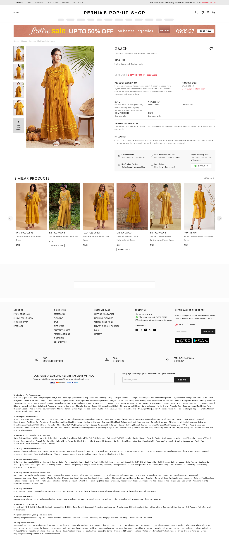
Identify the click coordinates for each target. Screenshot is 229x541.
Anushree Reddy (80, 398)
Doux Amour (68, 441)
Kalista (79, 400)
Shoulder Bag (163, 481)
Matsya (60, 409)
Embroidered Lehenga (52, 491)
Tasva (16, 419)
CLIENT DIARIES (60, 342)
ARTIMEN (35, 425)
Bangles (57, 475)
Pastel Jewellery (55, 478)
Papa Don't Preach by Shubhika (160, 400)
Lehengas (17, 451)
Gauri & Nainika (53, 400)
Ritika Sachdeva (32, 443)
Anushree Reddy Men (198, 422)
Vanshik (118, 419)
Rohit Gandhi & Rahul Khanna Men (73, 427)
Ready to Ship (105, 454)
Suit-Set (157, 462)
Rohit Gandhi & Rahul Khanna (93, 403)
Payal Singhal (155, 403)
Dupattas (38, 454)
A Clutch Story (81, 441)
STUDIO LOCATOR (21, 322)
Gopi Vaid (206, 406)
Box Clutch (186, 481)
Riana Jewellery (27, 441)
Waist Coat (84, 462)
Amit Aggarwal (49, 406)
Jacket (97, 499)
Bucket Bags (131, 481)
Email (181, 324)
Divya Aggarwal (127, 406)
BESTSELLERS (59, 314)
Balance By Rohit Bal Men (164, 427)
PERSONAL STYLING (62, 334)
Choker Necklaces (184, 478)
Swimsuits (28, 454)
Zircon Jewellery (40, 478)
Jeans (181, 462)
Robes (127, 462)
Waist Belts (83, 481)
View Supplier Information (193, 89)
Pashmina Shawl (200, 481)
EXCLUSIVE (58, 318)
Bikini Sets (188, 451)
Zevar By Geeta (153, 438)
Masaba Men (174, 425)
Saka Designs (164, 507)
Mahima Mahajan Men (158, 425)
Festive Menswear (177, 465)
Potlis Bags (46, 481)
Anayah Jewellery (43, 441)
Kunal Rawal (189, 419)
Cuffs (34, 475)
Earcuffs (106, 475)
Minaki (16, 441)
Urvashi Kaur (20, 411)
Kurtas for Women (57, 451)
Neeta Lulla (37, 406)
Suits (61, 462)
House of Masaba (21, 409)
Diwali (16, 518)
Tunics (120, 451)
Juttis (38, 481)
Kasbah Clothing (126, 425)
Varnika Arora (66, 438)
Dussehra (76, 518)
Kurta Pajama (191, 462)
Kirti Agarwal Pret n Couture (198, 507)
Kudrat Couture (140, 425)
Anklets (150, 475)
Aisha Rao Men (54, 425)
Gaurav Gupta (169, 403)
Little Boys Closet (75, 507)
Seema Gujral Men (97, 427)
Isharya (30, 438)
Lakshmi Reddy (60, 507)
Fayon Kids (18, 507)
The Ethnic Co (32, 422)
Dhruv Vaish (40, 419)
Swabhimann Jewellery (171, 438)
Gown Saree (81, 454)
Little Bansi (38, 507)
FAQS (96, 330)
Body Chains (129, 475)
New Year (148, 518)
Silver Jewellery (104, 478)
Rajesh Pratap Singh (23, 403)
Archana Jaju (110, 409)
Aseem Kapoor (33, 411)
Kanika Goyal (162, 406)
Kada (212, 478)
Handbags (66, 481)
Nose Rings (76, 475)
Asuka (179, 419)
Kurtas (54, 462)
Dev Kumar (78, 422)
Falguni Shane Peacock (125, 398)
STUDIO (65, 2)
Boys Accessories (153, 499)
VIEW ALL (209, 178)
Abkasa (43, 425)
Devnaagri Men (108, 422)
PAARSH (185, 425)
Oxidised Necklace (202, 478)
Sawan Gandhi (49, 409)
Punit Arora (18, 427)
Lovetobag (57, 441)
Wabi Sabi (171, 419)
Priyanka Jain (175, 406)
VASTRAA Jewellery (125, 438)
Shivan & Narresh (31, 400)
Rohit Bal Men (159, 419)
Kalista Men (112, 425)
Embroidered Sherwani (83, 499)
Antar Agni (67, 398)
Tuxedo (17, 465)
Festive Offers (118, 454)
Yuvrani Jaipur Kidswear (105, 507)
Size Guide (152, 75)
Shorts (134, 462)
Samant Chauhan (99, 406)
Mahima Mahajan (108, 400)
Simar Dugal (77, 409)
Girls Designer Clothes (23, 491)
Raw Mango (19, 398)
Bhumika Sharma (83, 406)
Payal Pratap (180, 400)
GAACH (121, 48)
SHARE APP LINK (208, 331)
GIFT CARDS (59, 326)
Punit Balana (192, 400)
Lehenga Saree (68, 454)
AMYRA (151, 441)
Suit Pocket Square (106, 462)
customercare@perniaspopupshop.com (155, 320)
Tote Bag (152, 481)
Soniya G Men (112, 427)
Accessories (70, 465)
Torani (67, 409)
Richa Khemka (130, 409)
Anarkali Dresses (99, 491)
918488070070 (208, 2)
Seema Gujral (113, 403)
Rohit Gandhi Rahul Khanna (188, 403)
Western (122, 465)
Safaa (120, 409)
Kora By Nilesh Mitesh (23, 430)
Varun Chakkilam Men (204, 427)
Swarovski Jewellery (22, 478)
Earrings (27, 475)
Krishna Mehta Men (92, 422)
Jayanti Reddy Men (185, 427)
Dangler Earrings (137, 478)
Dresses (80, 451)
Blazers (150, 462)
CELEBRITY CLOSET (62, 330)
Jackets (204, 451)
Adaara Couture (159, 409)
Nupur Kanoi (140, 400)
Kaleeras (97, 475)
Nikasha (17, 406)
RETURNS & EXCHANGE (103, 318)
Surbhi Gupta (97, 409)
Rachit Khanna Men (22, 425)
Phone (192, 324)
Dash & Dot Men (26, 419)
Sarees (45, 451)
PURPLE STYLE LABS (22, 314)
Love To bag (78, 438)
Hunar (142, 438)
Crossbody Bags (118, 481)
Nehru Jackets (56, 499)
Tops (106, 451)
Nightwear (47, 454)
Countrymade (52, 419)
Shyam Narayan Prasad (145, 406)
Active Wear (201, 465)
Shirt (110, 499)
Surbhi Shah (113, 406)
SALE (56, 322)
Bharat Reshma (56, 422)
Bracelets (42, 475)
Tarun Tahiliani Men (159, 422)
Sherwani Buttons (169, 462)
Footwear (18, 467)
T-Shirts (141, 462)
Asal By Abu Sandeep (97, 398)
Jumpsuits (18, 454)
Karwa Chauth (136, 518)
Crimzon (51, 443)
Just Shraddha (189, 438)
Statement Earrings (120, 478)
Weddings (124, 518)
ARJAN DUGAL (68, 425)
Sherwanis (71, 451)
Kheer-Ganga (19, 422)
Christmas (114, 518)
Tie (25, 467)
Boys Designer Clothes (23, 499)
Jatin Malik (183, 422)
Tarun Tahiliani (142, 403)
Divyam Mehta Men (82, 419)
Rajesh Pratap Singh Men (102, 419)
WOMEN (19, 2)
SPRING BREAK (126, 427)
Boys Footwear (138, 499)
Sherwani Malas (95, 465)
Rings (50, 475)
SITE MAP (98, 334)
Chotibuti (48, 507)
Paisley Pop (199, 441)
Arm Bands (140, 475)
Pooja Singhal (44, 398)
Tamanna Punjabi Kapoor (188, 409)
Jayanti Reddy (68, 400)
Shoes (17, 481)
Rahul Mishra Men (32, 427)
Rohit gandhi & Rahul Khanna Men (137, 419)
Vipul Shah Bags (140, 441)
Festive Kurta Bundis (149, 465)
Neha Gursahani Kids (139, 507)
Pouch (74, 481)
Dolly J (111, 398)
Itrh (139, 409)
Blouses (57, 454)
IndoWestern (133, 465)
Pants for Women (163, 451)
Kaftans (113, 451)
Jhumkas (149, 478)
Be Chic (117, 441)
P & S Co (28, 507)
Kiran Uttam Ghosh (91, 400)
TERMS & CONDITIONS (103, 322)
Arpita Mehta (35, 409)
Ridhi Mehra (208, 398)
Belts (32, 481)
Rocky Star (141, 398)
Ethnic (115, 465)
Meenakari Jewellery (188, 475)
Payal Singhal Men (197, 425)
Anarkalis (27, 451)
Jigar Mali (146, 409)
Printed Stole (37, 483)
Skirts (197, 451)
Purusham (44, 422)
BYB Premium (19, 510)
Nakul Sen (129, 400)
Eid (44, 518)
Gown (87, 451)
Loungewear (81, 465)
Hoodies (119, 462)
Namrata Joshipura (66, 406)
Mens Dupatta (48, 465)
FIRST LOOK (78, 2)
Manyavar (18, 400)
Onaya (42, 400)
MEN (29, 2)
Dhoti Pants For (122, 491)
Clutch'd (101, 438)
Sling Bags (104, 481)
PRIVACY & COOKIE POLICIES (106, 326)
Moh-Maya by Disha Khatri (46, 438)
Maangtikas (88, 475)
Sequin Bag (175, 481)
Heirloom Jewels (161, 475)
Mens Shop (163, 465)
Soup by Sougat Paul (192, 406)
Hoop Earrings (170, 478)
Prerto (43, 443)
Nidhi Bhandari (95, 441)
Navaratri (67, 518)
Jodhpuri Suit (204, 462)
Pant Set (190, 465)
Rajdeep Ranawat (207, 400)
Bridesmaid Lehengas (134, 451)
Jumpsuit (59, 465)
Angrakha (25, 465)
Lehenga (37, 491)
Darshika (68, 422)
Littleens (153, 507)
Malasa (87, 409)
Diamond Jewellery (88, 478)
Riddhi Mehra (39, 403)
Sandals (25, 481)
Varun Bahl (26, 406)
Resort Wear (177, 451)
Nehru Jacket (29, 462)
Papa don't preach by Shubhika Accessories (174, 441)
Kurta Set (80, 491)
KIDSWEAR (53, 2)
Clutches (56, 481)
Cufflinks (107, 465)
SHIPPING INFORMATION (104, 314)
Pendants (174, 475)
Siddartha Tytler (127, 403)
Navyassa (89, 507)
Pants (67, 462)
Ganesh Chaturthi (89, 518)
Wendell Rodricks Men (143, 427)
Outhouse (111, 438)
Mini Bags (143, 481)
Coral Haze (126, 441)
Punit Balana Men (123, 422)
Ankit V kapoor (66, 419)
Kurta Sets (36, 451)
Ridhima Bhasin (53, 403)
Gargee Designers (98, 425)
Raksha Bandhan (54, 518)
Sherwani (47, 462)
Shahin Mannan (207, 409)
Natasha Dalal (31, 398)
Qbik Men (173, 422)
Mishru (120, 400)
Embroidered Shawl (22, 483)
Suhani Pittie (19, 443)
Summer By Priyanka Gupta (178, 398)
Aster (136, 438)
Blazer (104, 499)
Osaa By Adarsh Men (156, 398)
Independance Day (33, 518)
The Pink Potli (91, 438)
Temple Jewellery (70, 478)
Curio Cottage (20, 438)
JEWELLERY (39, 2)
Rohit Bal (76, 403)
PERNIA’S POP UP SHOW (23, 318)
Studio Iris (172, 409)
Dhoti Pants (150, 451)
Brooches (32, 467)
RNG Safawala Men (49, 427)
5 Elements (107, 441)
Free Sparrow (123, 507)
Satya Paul (56, 398)
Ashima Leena (208, 403)
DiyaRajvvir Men (82, 425)
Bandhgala (36, 465)
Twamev (199, 419)
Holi (22, 518)
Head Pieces (117, 475)
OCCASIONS (59, 338)
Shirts (38, 462)
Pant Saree (92, 454)
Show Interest (136, 74)
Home (16, 41)
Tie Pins (94, 462)
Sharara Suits (68, 491)
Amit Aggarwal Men (141, 422)
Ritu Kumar (66, 403)
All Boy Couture (177, 507)
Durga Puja (103, 518)
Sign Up (182, 379)
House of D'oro (203, 438)
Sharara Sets (97, 451)
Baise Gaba (196, 398)
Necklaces (18, 475)
